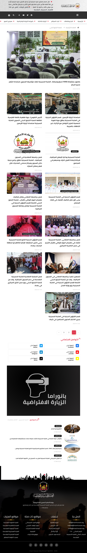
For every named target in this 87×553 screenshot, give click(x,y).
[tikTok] (30, 545)
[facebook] (31, 15)
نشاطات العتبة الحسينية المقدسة (69, 112)
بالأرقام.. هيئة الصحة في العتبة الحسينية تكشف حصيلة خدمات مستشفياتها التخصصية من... (35, 438)
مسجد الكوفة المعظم (11, 537)
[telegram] (41, 545)
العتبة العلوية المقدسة (11, 522)
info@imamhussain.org (76, 522)
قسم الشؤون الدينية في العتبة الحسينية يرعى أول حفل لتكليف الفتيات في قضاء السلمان (64, 199)
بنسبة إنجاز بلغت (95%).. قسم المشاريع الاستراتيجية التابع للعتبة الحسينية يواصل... (38, 448)
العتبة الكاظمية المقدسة (11, 525)
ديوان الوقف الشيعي (32, 525)
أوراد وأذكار (54, 531)
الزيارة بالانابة (54, 522)
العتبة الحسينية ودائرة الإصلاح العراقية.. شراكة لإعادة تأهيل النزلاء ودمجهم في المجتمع (64, 160)
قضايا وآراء (58, 426)
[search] (13, 15)
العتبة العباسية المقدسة (11, 534)
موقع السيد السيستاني (32, 522)
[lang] (9, 15)
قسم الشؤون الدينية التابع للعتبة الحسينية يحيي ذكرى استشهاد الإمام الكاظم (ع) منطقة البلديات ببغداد (24, 242)
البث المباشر (54, 525)
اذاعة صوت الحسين (54, 534)
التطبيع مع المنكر (56, 429)
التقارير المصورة (73, 76)
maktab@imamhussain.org (76, 525)
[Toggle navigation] (77, 15)
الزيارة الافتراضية (54, 528)
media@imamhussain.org (76, 528)
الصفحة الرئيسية (71, 27)
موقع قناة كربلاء (32, 534)
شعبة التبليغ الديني (56, 27)
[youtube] (23, 15)
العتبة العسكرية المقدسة (11, 531)
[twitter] (27, 15)
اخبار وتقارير (74, 151)
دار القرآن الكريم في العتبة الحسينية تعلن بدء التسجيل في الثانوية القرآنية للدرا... (38, 458)
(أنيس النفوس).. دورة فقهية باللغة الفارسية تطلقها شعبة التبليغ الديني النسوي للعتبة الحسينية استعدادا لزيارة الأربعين (25, 120)
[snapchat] (35, 545)
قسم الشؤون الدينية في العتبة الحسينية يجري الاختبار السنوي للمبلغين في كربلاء (64, 318)
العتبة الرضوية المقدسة (10, 528)
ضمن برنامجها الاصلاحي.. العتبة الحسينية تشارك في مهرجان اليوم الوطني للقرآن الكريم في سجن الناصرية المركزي (62, 242)
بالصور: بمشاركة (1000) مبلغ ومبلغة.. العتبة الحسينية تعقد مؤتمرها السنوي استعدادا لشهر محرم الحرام (44, 83)
